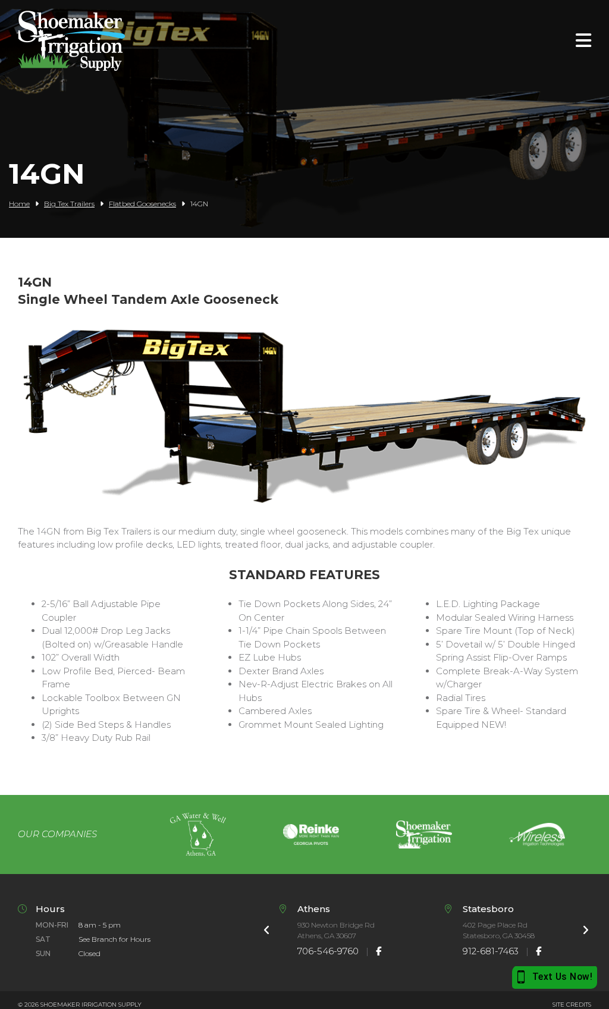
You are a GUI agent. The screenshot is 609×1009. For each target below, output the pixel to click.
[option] (198, 834)
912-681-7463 (491, 951)
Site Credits (572, 1004)
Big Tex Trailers (69, 203)
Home (19, 203)
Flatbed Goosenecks (142, 203)
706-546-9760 (328, 951)
